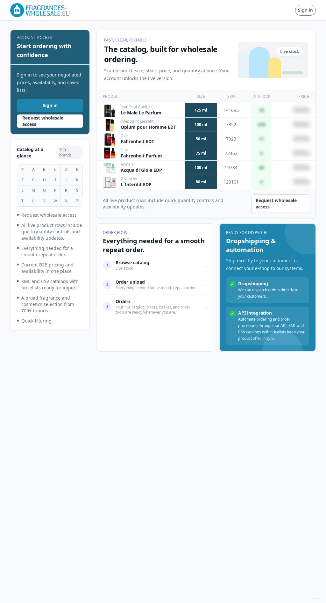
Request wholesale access (42, 121)
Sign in (305, 10)
